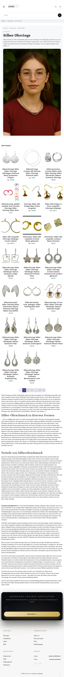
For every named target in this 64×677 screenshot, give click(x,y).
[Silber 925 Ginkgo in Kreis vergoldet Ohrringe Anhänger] (53, 192)
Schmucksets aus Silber (26, 409)
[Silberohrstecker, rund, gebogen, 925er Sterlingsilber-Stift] (32, 291)
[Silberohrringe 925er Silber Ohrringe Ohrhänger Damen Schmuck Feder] (10, 325)
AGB (4, 659)
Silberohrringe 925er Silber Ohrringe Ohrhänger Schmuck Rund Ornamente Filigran (10, 173)
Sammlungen (10, 21)
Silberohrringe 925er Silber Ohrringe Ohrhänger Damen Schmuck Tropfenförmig (10, 374)
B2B (4, 644)
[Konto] (56, 6)
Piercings (6, 635)
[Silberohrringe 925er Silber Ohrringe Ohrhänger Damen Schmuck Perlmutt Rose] (32, 256)
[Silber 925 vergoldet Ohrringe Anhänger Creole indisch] (10, 225)
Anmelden (31, 614)
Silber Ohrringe (18, 21)
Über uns (36, 635)
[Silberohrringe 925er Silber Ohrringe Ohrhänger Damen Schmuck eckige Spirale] (10, 256)
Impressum (6, 665)
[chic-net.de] (14, 6)
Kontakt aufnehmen (55, 659)
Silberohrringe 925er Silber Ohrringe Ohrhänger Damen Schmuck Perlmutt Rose (32, 272)
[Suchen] (60, 15)
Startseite (3, 21)
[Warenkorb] (60, 6)
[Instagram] (40, 663)
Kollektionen (7, 638)
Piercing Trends (38, 638)
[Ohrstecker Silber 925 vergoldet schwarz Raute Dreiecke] (53, 225)
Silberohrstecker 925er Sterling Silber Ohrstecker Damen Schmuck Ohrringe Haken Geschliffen (10, 307)
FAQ (35, 641)
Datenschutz (7, 656)
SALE (5, 641)
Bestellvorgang (38, 644)
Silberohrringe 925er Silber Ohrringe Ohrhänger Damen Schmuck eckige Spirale (10, 272)
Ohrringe (39, 429)
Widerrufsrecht (7, 662)
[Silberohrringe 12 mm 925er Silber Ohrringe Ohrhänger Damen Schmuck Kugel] (53, 291)
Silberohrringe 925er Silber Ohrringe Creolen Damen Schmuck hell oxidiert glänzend (53, 272)
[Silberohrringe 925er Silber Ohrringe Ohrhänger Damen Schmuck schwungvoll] (32, 325)
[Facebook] (35, 663)
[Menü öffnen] (4, 6)
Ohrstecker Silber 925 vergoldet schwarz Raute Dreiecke (53, 239)
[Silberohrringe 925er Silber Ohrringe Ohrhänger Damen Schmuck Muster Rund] (53, 325)
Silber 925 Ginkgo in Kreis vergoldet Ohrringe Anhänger (53, 206)
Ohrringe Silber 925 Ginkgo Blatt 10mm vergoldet (32, 206)
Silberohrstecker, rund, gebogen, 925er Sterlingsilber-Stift (32, 305)
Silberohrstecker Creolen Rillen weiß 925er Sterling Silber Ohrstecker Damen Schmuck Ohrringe (53, 173)
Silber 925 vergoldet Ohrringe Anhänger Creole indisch (10, 239)
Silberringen (35, 405)
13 (40, 390)
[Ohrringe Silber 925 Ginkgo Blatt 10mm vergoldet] (32, 192)
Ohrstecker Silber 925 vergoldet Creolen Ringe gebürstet (32, 239)
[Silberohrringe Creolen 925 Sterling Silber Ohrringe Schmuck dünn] (32, 157)
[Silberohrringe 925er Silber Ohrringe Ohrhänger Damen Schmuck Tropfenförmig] (10, 358)
